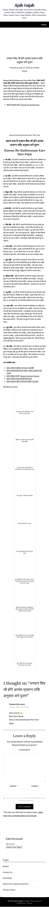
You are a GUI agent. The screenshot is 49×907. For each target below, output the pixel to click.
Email (35, 786)
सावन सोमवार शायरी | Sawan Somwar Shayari (23, 376)
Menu (44, 24)
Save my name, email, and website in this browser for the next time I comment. (25, 799)
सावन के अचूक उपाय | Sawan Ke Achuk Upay (23, 105)
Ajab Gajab (24, 5)
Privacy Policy (9, 890)
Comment (24, 750)
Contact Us (7, 872)
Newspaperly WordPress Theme (29, 902)
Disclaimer (7, 878)
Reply (11, 723)
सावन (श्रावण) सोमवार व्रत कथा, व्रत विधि (20, 368)
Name (14, 786)
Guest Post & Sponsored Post (15, 884)
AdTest (6, 866)
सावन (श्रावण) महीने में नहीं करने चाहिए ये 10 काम (22, 381)
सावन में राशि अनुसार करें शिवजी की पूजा (19, 379)
